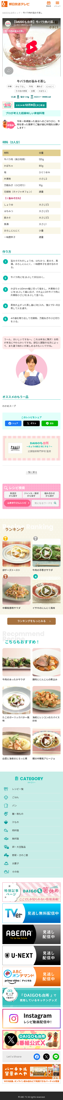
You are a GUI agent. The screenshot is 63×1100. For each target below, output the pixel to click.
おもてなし (20, 86)
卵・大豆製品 (19, 847)
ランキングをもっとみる (31, 621)
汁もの (15, 822)
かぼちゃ (42, 91)
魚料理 (15, 838)
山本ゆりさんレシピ (16, 502)
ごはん (15, 797)
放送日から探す (13, 494)
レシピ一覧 (17, 789)
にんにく (50, 86)
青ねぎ (39, 86)
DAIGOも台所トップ (11, 13)
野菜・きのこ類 (20, 855)
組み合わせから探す (49, 494)
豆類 (33, 91)
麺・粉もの (17, 814)
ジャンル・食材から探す (31, 494)
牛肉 (31, 86)
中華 (10, 86)
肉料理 (15, 830)
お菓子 (15, 863)
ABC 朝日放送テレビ (15, 4)
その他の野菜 (21, 91)
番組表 (48, 6)
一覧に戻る (31, 472)
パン (14, 805)
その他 (15, 871)
